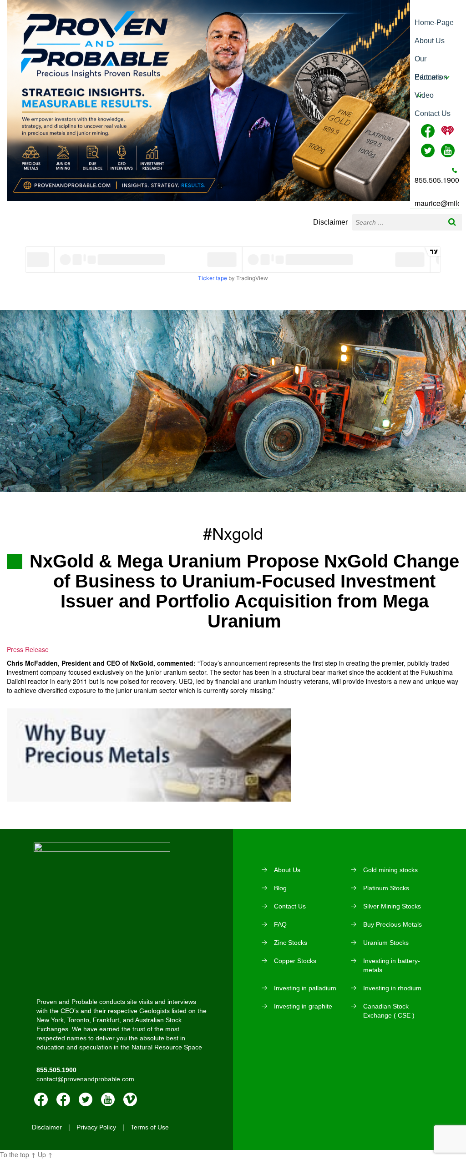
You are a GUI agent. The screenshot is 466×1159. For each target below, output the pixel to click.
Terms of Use (150, 1127)
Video (424, 95)
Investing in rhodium (392, 988)
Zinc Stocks (290, 942)
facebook (41, 1099)
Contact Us (433, 113)
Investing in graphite (303, 1006)
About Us (430, 41)
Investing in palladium (305, 988)
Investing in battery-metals (391, 965)
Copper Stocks (295, 960)
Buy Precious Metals (392, 924)
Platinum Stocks (386, 888)
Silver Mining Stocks (392, 906)
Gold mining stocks (390, 869)
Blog (280, 888)
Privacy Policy (96, 1127)
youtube (108, 1099)
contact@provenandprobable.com (85, 1079)
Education (431, 77)
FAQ (280, 924)
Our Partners (428, 61)
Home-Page (434, 22)
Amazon (63, 1099)
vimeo (130, 1099)
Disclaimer (330, 222)
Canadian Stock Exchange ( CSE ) (389, 1011)
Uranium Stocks (386, 942)
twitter (85, 1099)
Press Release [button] (28, 649)
